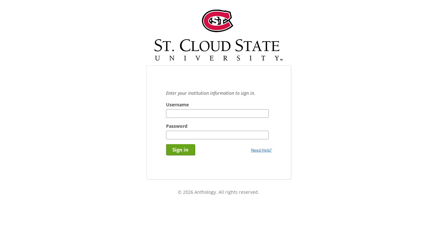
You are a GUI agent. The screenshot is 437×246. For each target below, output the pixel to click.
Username (177, 105)
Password (176, 126)
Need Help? (261, 149)
